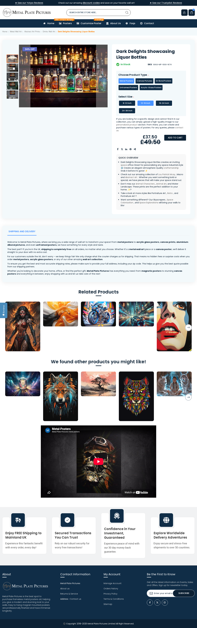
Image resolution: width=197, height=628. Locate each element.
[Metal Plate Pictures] (26, 12)
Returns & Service (69, 593)
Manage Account (112, 583)
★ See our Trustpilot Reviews (166, 2)
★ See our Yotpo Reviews (29, 2)
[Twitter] (157, 603)
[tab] (22, 232)
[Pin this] (130, 149)
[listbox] (151, 84)
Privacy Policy (110, 593)
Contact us (75, 599)
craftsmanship (171, 167)
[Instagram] (165, 603)
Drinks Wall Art (49, 31)
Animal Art (161, 183)
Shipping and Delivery (22, 231)
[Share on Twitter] (122, 149)
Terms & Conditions (114, 599)
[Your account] (184, 12)
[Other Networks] (135, 149)
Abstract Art (131, 177)
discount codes (91, 2)
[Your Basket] (191, 12)
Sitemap (108, 604)
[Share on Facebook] (117, 149)
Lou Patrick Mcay (166, 174)
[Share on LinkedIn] (126, 149)
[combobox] (98, 12)
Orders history (111, 588)
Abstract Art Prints (32, 31)
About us (65, 588)
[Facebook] (150, 603)
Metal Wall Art (16, 31)
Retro (170, 193)
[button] (24, 76)
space (124, 165)
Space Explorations (148, 202)
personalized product (127, 124)
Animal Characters (145, 183)
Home (4, 31)
